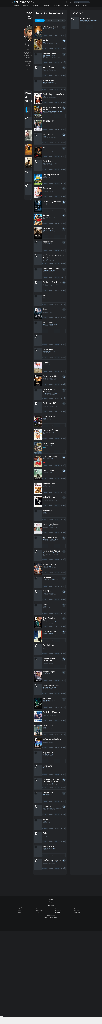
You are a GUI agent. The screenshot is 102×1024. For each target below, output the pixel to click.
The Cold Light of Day (52, 202)
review (63, 48)
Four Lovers (48, 322)
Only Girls (47, 591)
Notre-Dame (84, 18)
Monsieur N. (48, 511)
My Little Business (50, 537)
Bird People (48, 134)
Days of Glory (48, 228)
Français (51, 902)
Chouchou (47, 188)
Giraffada (46, 363)
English (51, 899)
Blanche (46, 148)
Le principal (48, 726)
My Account (57, 907)
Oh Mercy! (47, 578)
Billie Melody (48, 121)
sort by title (28, 110)
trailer (57, 75)
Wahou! (46, 833)
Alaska (45, 40)
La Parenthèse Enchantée (49, 659)
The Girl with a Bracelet (49, 391)
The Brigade (48, 161)
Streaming (46, 5)
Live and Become (50, 457)
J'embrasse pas (49, 417)
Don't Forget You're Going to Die (54, 256)
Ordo (45, 605)
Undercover (48, 806)
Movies (26, 5)
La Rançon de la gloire (52, 739)
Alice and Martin (49, 54)
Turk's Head (48, 793)
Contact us (76, 907)
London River (48, 470)
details (51, 35)
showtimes (45, 35)
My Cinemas (58, 910)
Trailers (67, 5)
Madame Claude (49, 484)
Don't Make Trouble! (51, 269)
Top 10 (77, 5)
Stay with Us (48, 752)
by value (50, 20)
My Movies (57, 909)
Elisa (45, 296)
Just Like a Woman (50, 430)
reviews (63, 35)
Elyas (45, 309)
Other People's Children (49, 619)
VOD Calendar (39, 910)
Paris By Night (49, 672)
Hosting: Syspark (51, 915)
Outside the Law (49, 632)
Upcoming (57, 5)
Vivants (46, 820)
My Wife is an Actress (51, 551)
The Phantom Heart (51, 685)
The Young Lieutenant (52, 860)
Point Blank (47, 699)
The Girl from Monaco (52, 376)
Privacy (52, 905)
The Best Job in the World (53, 94)
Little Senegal (48, 443)
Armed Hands (48, 81)
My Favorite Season (51, 524)
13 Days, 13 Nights (50, 27)
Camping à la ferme (51, 175)
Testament (47, 766)
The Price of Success (51, 712)
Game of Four (48, 349)
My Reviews (57, 912)
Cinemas (36, 5)
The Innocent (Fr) (50, 403)
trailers (57, 35)
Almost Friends (49, 67)
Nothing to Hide (49, 564)
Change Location (78, 909)
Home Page (19, 907)
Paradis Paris (48, 645)
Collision (46, 215)
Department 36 (49, 242)
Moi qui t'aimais (49, 497)
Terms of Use (77, 910)
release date (60, 20)
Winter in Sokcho (50, 847)
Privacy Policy (77, 912)
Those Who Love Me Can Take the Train (51, 780)
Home (17, 5)
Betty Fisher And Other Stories (52, 108)
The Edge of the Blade (52, 282)
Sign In (69, 2)
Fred (45, 336)
